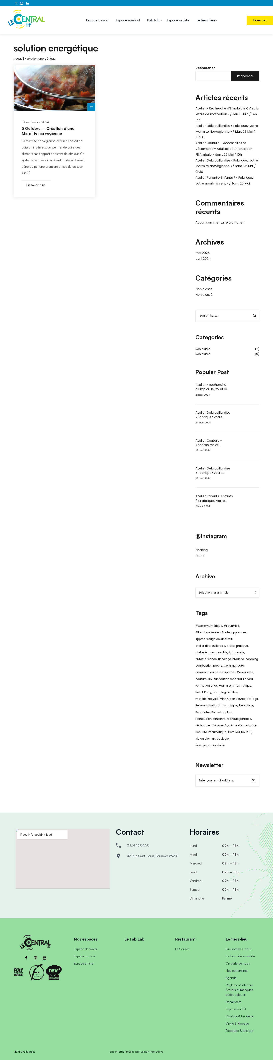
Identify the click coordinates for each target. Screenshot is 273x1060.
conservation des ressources (215, 672)
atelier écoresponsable (211, 652)
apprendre (238, 632)
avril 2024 (203, 258)
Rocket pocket (221, 712)
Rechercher (205, 68)
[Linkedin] (44, 958)
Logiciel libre (229, 692)
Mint (223, 699)
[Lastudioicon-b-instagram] (35, 958)
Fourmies (225, 686)
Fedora (248, 679)
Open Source (236, 699)
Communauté (234, 666)
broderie (238, 659)
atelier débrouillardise (210, 646)
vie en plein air (205, 739)
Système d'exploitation (241, 725)
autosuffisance (206, 659)
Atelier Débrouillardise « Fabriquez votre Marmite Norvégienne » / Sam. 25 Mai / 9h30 (226, 166)
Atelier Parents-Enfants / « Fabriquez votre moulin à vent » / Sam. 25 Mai (214, 498)
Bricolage (224, 659)
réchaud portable (239, 719)
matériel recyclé (206, 699)
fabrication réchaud (228, 679)
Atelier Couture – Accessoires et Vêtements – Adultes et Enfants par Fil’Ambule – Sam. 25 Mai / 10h (223, 149)
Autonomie (236, 652)
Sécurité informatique (210, 732)
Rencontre (202, 712)
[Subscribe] (253, 780)
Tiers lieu (234, 732)
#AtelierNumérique (208, 626)
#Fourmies (231, 626)
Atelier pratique (237, 646)
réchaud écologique (209, 725)
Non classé (203, 289)
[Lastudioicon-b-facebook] (26, 958)
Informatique (242, 686)
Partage (252, 699)
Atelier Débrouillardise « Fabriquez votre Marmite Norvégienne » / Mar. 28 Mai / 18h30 (226, 131)
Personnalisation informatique (216, 705)
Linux (216, 692)
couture (201, 679)
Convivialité (245, 672)
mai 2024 (202, 253)
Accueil (19, 59)
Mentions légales (24, 1051)
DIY (210, 679)
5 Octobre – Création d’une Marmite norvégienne (48, 131)
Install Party (203, 692)
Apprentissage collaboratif (213, 639)
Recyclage (246, 705)
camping (251, 659)
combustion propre (208, 666)
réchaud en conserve (210, 719)
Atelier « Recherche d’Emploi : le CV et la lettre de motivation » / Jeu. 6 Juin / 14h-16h (227, 114)
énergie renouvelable (210, 745)
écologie (223, 739)
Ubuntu (246, 732)
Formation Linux (206, 686)
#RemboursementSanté (212, 632)
